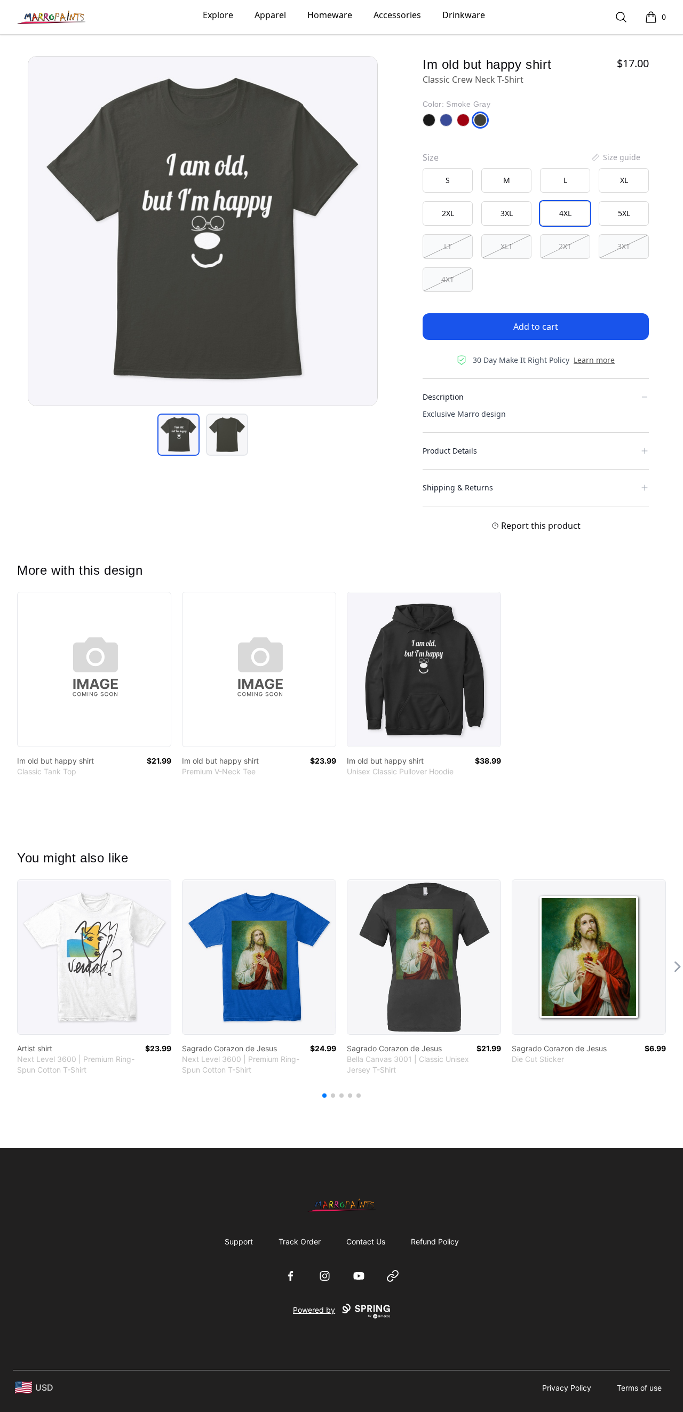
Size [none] (431, 157)
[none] (615, 157)
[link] (94, 669)
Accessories (397, 15)
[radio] (448, 180)
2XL (448, 213)
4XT (447, 279)
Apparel (270, 15)
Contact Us (365, 1241)
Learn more (594, 360)
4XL (565, 213)
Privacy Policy (566, 1387)
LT (448, 246)
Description (443, 397)
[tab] (178, 435)
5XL (624, 213)
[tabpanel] (203, 231)
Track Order (300, 1241)
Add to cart (535, 326)
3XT (623, 246)
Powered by (314, 1309)
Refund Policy (435, 1241)
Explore (218, 15)
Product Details (450, 451)
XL (624, 180)
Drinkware (463, 15)
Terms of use (639, 1387)
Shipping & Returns (458, 487)
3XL (507, 213)
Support (239, 1241)
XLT (507, 246)
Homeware (329, 15)
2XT (565, 246)
